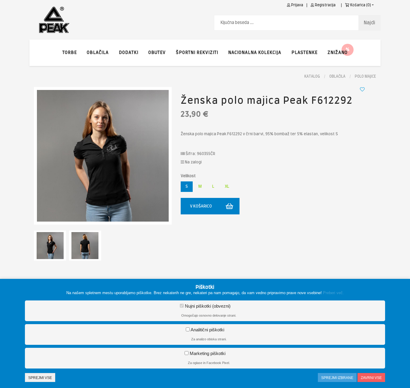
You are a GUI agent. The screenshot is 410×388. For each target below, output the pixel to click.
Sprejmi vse (40, 378)
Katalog (312, 76)
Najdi (369, 22)
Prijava (296, 5)
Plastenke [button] (304, 53)
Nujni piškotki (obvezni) (207, 306)
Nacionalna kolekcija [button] (254, 53)
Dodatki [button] (128, 53)
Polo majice (365, 76)
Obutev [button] (157, 53)
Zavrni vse (371, 378)
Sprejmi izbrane (337, 378)
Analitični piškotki (207, 329)
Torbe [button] (69, 53)
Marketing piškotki (206, 353)
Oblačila (337, 76)
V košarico (201, 206)
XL (227, 187)
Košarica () (360, 5)
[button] (337, 53)
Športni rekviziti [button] (197, 53)
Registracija (325, 5)
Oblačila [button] (98, 53)
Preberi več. (333, 293)
